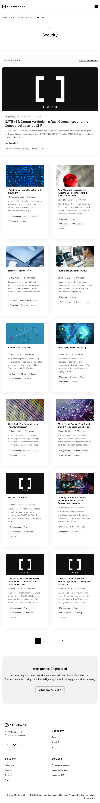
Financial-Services (29, 300)
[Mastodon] (8, 745)
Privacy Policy (88, 795)
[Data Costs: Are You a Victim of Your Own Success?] (25, 410)
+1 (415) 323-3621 (14, 732)
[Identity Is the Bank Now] (25, 256)
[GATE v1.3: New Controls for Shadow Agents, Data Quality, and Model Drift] (75, 564)
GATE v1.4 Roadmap (18, 497)
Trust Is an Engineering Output (72, 271)
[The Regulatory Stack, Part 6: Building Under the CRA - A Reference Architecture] (75, 483)
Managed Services (60, 770)
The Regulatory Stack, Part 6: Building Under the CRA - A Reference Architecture (72, 500)
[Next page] (68, 641)
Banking (15, 305)
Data (77, 302)
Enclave (8, 770)
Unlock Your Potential (49, 690)
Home (4, 17)
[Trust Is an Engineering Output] (75, 256)
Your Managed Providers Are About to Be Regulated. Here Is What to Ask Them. (72, 193)
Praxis (7, 780)
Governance (15, 149)
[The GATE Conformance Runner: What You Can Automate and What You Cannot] (25, 564)
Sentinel (8, 775)
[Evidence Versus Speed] (25, 333)
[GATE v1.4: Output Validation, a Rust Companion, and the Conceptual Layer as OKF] (50, 89)
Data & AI (56, 742)
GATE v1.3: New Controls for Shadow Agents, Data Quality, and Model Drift (74, 581)
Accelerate (9, 765)
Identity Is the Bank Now (19, 271)
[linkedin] (21, 745)
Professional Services (61, 765)
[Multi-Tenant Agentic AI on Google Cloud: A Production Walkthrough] (75, 410)
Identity (25, 305)
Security (26, 149)
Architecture (66, 455)
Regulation (65, 224)
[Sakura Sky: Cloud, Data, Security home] (13, 6)
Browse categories (88, 60)
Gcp (86, 451)
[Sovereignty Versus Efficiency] (75, 333)
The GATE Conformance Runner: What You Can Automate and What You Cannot (24, 581)
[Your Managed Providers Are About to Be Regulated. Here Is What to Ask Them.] (75, 175)
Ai (7, 149)
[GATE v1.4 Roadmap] (25, 483)
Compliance (79, 224)
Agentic (35, 149)
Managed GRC (58, 775)
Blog (12, 17)
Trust (74, 297)
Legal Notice (89, 798)
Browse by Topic (25, 17)
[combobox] (39, 60)
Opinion (64, 219)
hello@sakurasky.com (16, 735)
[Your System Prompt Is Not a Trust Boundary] (25, 175)
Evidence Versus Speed (19, 347)
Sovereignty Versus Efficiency (72, 347)
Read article (11, 143)
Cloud (74, 377)
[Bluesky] (14, 745)
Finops (14, 455)
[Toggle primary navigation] (96, 6)
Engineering (10, 117)
